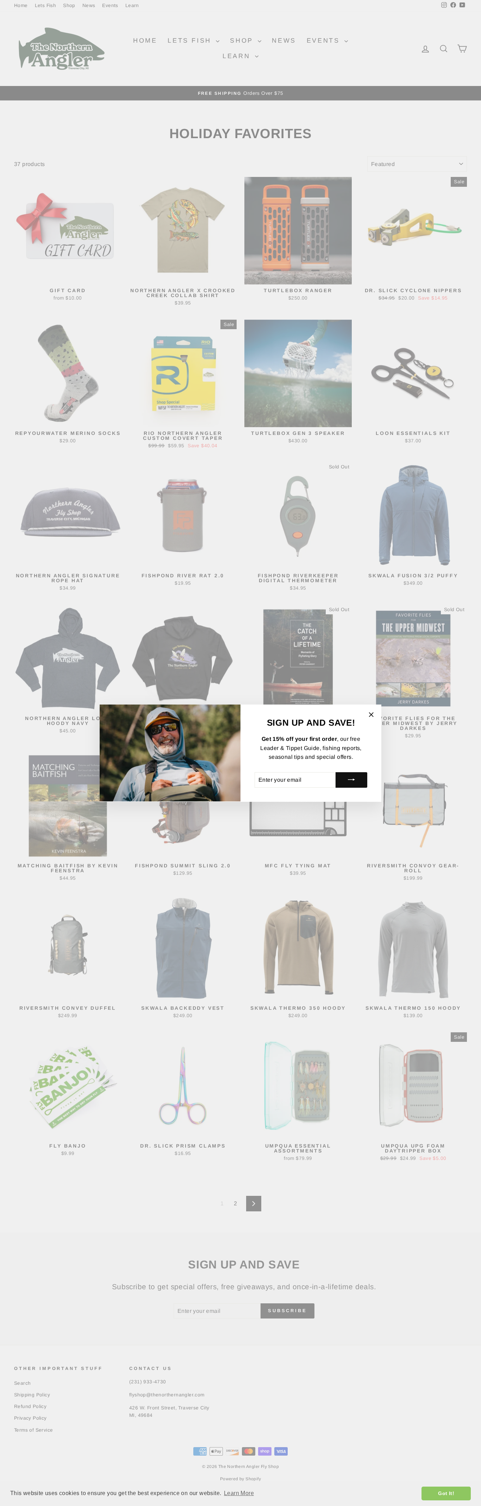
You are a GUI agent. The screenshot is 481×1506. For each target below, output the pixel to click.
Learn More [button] (239, 1493)
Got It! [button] (446, 1493)
